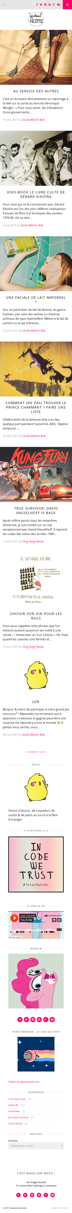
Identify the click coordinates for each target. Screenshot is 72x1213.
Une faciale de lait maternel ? (36, 299)
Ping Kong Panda (33, 541)
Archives (13, 1140)
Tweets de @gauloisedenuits (24, 1081)
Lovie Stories (15, 1123)
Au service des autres (36, 91)
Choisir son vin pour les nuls (36, 615)
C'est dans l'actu (17, 1099)
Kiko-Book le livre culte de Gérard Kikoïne (36, 194)
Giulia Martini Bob (33, 119)
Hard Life (13, 1105)
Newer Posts (37, 751)
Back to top (59, 1208)
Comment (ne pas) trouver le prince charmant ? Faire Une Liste (36, 407)
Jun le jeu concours (18, 1117)
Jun (36, 701)
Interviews (14, 1111)
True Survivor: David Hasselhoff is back (36, 510)
